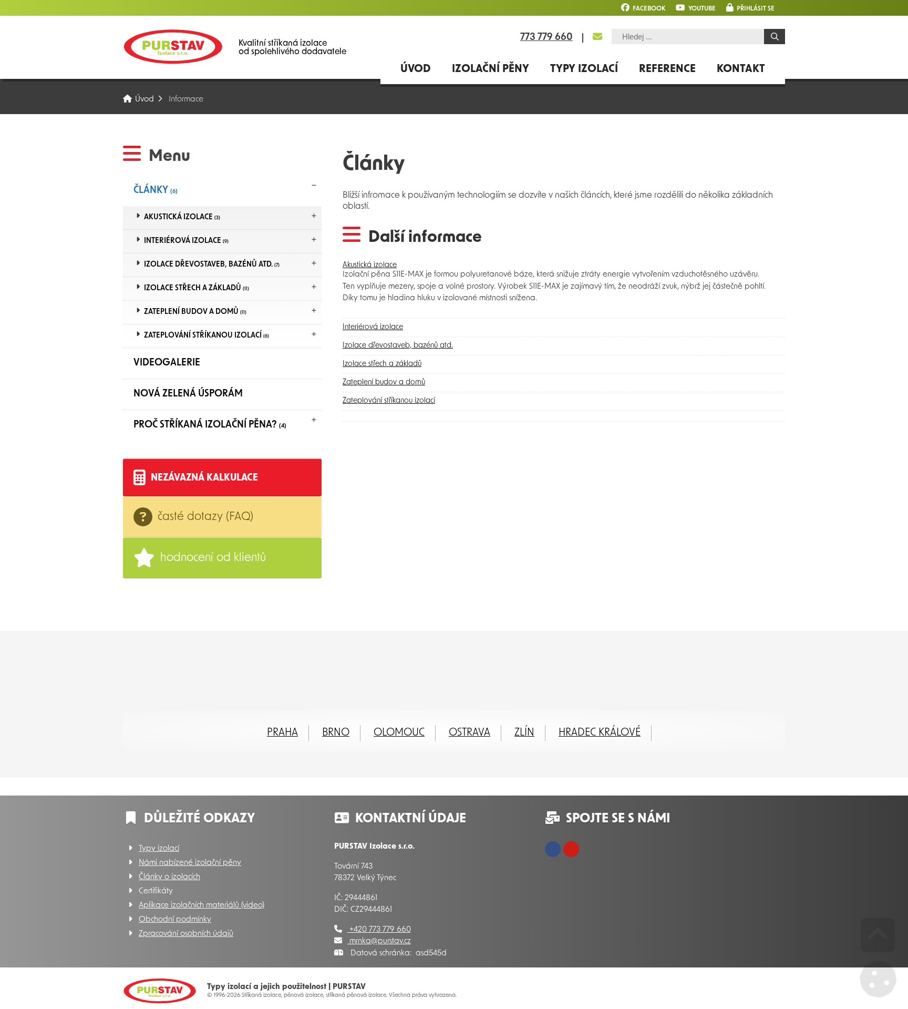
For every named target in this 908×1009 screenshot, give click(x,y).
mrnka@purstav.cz (379, 941)
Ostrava (469, 733)
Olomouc (399, 733)
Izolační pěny (490, 69)
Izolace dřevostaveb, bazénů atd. (212, 265)
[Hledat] (774, 36)
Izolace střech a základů (196, 288)
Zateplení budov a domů (195, 312)
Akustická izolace (182, 217)
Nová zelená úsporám (188, 394)
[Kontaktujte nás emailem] (597, 37)
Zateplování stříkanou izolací (206, 336)
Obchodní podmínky (175, 920)
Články (155, 191)
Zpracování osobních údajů (186, 934)
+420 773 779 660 (379, 930)
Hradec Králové (600, 733)
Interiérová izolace (186, 241)
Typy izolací (584, 69)
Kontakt (741, 69)
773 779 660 (546, 38)
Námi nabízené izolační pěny (190, 863)
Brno (335, 733)
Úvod (173, 46)
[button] (750, 8)
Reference (667, 69)
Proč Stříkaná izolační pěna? (209, 425)
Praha (282, 733)
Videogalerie (166, 363)
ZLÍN (524, 733)
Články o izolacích (169, 877)
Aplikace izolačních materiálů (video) (201, 906)
